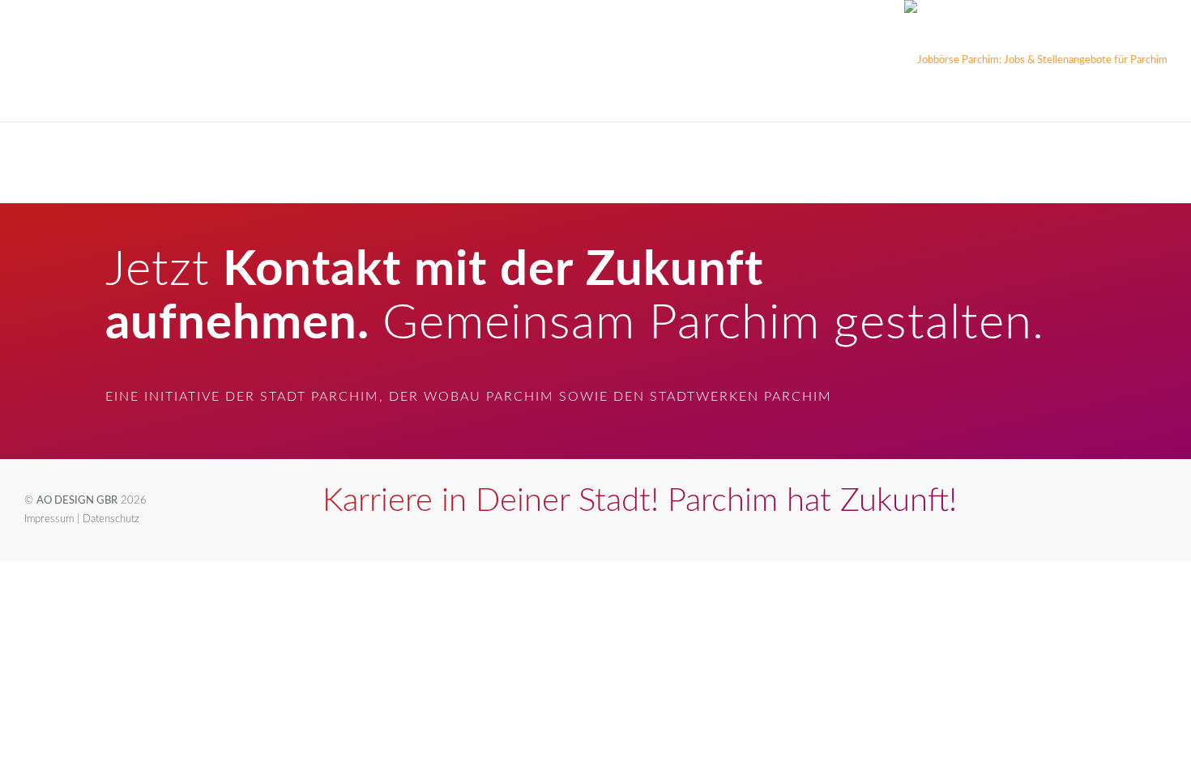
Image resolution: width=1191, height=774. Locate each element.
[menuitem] (46, 60)
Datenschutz (111, 519)
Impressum (49, 519)
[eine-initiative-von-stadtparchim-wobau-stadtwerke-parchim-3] (1036, 60)
